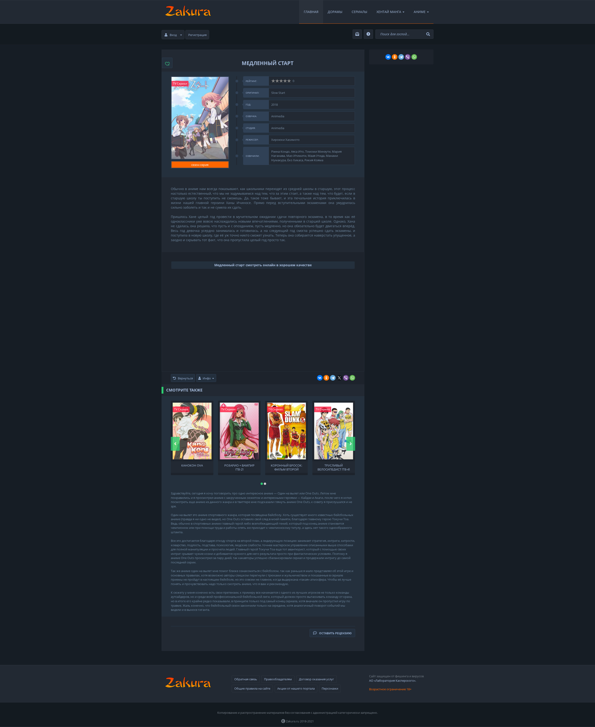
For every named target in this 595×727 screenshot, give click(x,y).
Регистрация (197, 35)
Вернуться (185, 378)
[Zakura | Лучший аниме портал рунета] (188, 11)
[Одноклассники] (326, 378)
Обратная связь (245, 679)
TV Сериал (180, 84)
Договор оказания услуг (316, 679)
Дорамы (335, 12)
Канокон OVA (192, 465)
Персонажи (330, 688)
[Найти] (428, 34)
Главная (311, 12)
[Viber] (346, 378)
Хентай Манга (389, 12)
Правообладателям (278, 679)
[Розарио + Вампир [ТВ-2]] (239, 431)
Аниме (420, 12)
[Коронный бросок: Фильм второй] (286, 431)
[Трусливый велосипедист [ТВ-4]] (334, 431)
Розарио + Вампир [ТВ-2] (239, 467)
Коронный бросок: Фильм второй (286, 467)
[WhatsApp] (352, 378)
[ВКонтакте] (320, 378)
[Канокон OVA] (192, 431)
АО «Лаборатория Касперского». (392, 680)
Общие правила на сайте (252, 688)
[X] (339, 378)
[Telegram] (333, 378)
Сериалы (359, 12)
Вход (173, 35)
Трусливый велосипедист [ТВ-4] (333, 467)
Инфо (207, 378)
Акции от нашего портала (296, 688)
